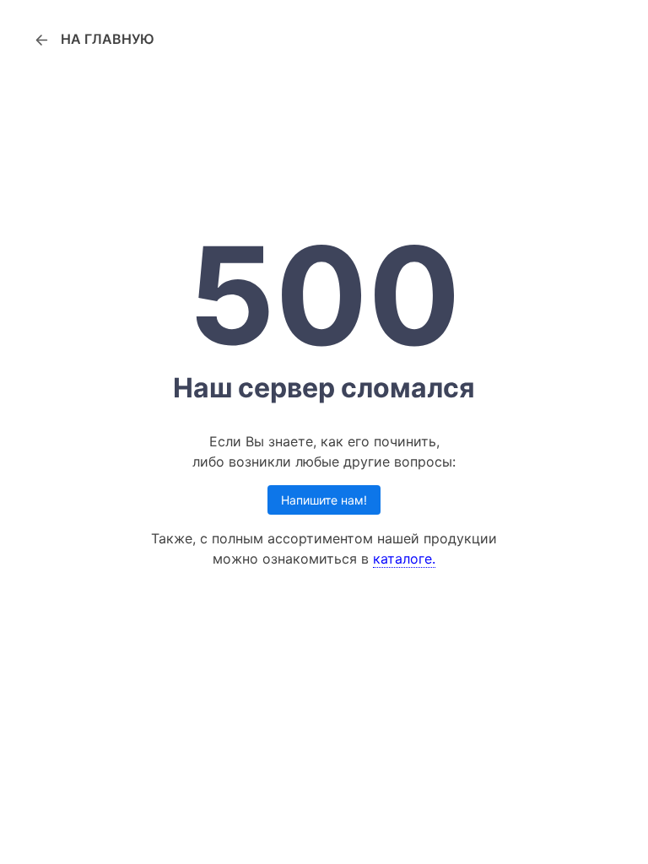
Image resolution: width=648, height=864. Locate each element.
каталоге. (404, 558)
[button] (93, 39)
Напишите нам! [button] (324, 500)
